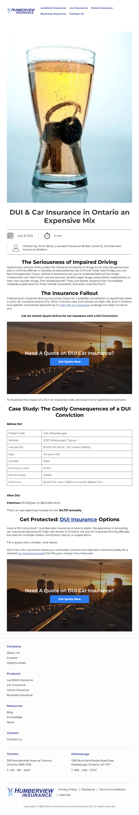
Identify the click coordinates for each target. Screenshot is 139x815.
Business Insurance (53, 13)
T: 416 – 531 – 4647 (18, 770)
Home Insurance (102, 8)
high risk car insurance (74, 305)
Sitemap (65, 795)
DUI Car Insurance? (91, 353)
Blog (10, 712)
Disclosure (88, 789)
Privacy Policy (67, 789)
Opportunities (16, 663)
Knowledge (14, 717)
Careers (12, 657)
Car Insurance (79, 8)
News (10, 722)
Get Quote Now (69, 361)
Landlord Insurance (53, 8)
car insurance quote (31, 553)
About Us (13, 652)
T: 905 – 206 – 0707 (84, 770)
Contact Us (76, 13)
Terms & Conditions (112, 789)
